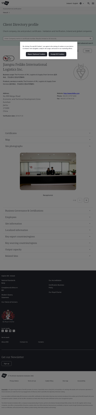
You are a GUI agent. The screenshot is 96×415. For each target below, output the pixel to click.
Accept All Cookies (57, 54)
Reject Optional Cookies (36, 54)
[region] (48, 50)
